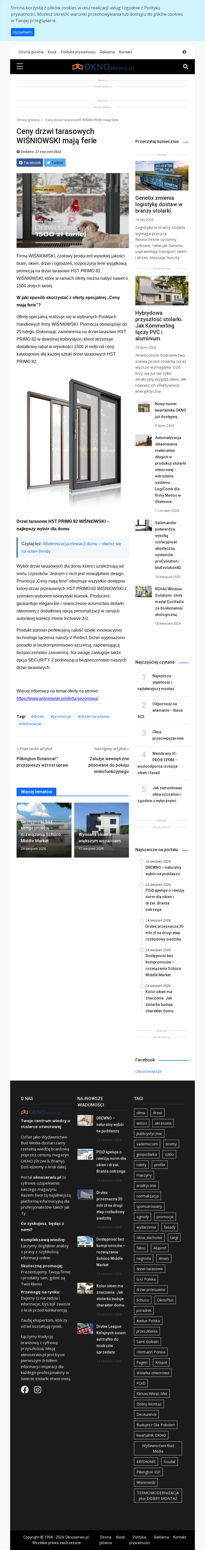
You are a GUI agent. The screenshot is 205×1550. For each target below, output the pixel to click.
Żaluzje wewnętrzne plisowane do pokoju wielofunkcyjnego (108, 765)
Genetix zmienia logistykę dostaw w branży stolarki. (158, 204)
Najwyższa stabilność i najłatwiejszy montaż (155, 682)
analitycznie (146, 1185)
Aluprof (159, 1247)
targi (174, 1237)
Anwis (164, 1258)
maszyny (144, 1175)
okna (140, 1112)
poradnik (143, 1310)
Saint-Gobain (147, 1341)
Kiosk (52, 52)
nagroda (143, 1258)
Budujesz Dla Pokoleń (155, 1424)
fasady (169, 1227)
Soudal (169, 1461)
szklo (169, 1154)
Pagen (141, 1362)
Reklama (107, 52)
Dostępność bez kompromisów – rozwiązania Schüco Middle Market (110, 1252)
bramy (171, 1143)
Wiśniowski (31, 723)
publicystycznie (149, 1133)
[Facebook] (25, 1391)
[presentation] (18, 831)
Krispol (161, 1362)
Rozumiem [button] (22, 32)
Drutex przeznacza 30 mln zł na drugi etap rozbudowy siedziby (110, 1205)
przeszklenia (146, 1331)
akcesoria (163, 1123)
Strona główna (31, 52)
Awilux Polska (148, 1320)
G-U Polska (146, 1279)
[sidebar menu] (20, 66)
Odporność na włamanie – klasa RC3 (160, 710)
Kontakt (125, 52)
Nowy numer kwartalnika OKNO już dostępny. (170, 410)
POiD (140, 1383)
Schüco (142, 1299)
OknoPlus (165, 1299)
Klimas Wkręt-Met (151, 1393)
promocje (62, 716)
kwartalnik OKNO (151, 1435)
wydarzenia (146, 1227)
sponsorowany (149, 1206)
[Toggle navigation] (185, 66)
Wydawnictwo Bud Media (158, 1448)
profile (159, 1164)
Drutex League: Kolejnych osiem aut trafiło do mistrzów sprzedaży (111, 1339)
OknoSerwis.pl (148, 1071)
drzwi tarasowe (95, 716)
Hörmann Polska (150, 1351)
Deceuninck (146, 1414)
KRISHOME (146, 1461)
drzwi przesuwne (150, 1289)
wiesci (141, 1123)
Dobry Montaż (148, 1403)
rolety (141, 1164)
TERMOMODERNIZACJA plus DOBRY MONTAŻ (158, 1495)
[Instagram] (37, 1391)
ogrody (142, 1216)
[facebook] (184, 52)
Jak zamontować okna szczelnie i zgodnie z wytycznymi (159, 794)
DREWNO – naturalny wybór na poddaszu (110, 1124)
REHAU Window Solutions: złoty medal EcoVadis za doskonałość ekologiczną (169, 602)
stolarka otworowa (152, 1372)
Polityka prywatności (78, 52)
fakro (140, 1247)
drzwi (39, 716)
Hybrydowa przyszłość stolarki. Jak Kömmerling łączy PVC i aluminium (159, 326)
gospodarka (146, 1154)
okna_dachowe (149, 1237)
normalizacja (147, 1195)
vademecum (147, 1143)
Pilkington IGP (148, 1472)
